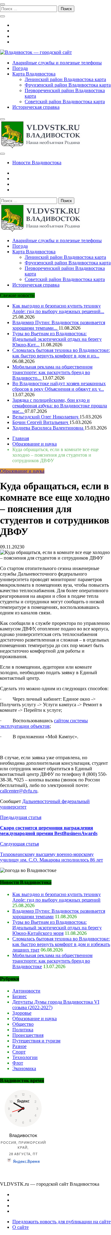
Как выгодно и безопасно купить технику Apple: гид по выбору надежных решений (56, 897)
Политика (22, 1029)
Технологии (25, 1057)
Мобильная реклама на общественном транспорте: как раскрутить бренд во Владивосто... (52, 372)
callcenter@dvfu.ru (18, 790)
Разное (19, 1046)
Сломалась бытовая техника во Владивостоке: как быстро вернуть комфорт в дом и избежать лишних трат (61, 944)
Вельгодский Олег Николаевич (46, 416)
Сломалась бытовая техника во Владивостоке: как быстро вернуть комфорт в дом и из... (61, 353)
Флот (17, 1063)
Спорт (19, 1051)
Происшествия (27, 1035)
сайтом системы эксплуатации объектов (44, 723)
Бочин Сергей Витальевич (40, 422)
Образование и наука (22, 471)
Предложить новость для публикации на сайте (61, 1221)
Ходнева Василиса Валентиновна (48, 427)
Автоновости (26, 990)
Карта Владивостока (34, 73)
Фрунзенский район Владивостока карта (68, 85)
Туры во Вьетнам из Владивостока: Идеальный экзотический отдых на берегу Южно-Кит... (57, 339)
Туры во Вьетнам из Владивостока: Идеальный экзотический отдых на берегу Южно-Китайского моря (57, 927)
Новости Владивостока (36, 162)
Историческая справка (36, 107)
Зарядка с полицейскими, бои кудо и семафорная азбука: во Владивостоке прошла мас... (59, 405)
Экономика (24, 1068)
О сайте (20, 1227)
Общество (23, 1024)
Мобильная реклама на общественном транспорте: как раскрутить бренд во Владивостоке (52, 961)
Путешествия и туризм (36, 1040)
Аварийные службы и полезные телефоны (57, 62)
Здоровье (21, 1013)
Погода (20, 68)
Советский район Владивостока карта (65, 101)
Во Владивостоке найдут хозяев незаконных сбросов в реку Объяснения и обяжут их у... (59, 386)
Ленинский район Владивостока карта (65, 79)
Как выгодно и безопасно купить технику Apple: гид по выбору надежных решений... (58, 308)
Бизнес (19, 996)
